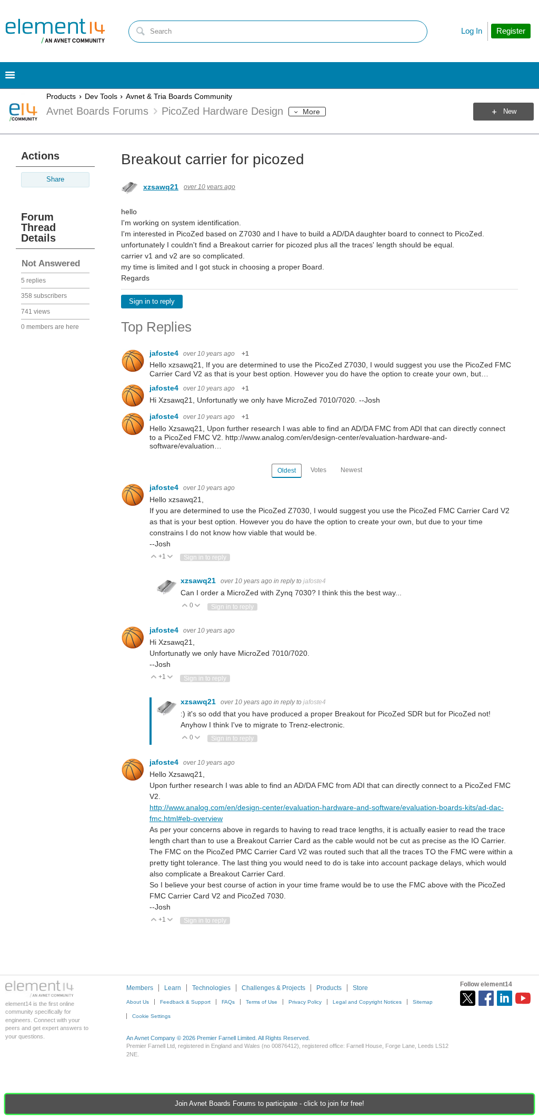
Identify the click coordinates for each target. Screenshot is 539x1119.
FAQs (228, 1002)
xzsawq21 (160, 187)
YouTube (523, 998)
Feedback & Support (185, 1002)
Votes (318, 470)
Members (139, 988)
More (311, 111)
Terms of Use (261, 1002)
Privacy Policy (305, 1002)
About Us (137, 1002)
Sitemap (423, 1002)
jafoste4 (165, 353)
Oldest (286, 470)
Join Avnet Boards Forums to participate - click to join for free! (269, 1103)
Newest (351, 470)
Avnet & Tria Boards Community (179, 96)
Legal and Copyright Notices (367, 1002)
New (509, 111)
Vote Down (170, 557)
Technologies (211, 988)
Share (55, 179)
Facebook (486, 998)
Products (61, 96)
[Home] (55, 31)
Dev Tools (101, 96)
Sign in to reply (152, 301)
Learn (172, 988)
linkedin (504, 998)
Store (360, 988)
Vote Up (153, 557)
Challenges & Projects (273, 988)
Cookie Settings (151, 1016)
